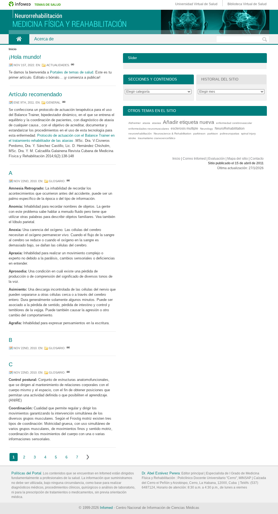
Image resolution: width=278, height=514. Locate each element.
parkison (212, 133)
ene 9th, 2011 (24, 102)
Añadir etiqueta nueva (188, 122)
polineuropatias (229, 133)
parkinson (199, 133)
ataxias (156, 122)
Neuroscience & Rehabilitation (172, 133)
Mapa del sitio (237, 158)
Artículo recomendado (35, 94)
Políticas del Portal (26, 473)
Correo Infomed (194, 158)
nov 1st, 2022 (24, 65)
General (53, 102)
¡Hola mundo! (25, 57)
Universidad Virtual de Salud (196, 4)
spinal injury (248, 133)
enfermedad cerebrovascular (234, 122)
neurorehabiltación (140, 133)
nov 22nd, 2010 (25, 181)
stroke (132, 138)
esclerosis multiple (184, 128)
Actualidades (57, 65)
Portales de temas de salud (71, 72)
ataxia (146, 122)
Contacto (257, 158)
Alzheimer (134, 122)
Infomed (106, 508)
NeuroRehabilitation (230, 128)
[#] (72, 65)
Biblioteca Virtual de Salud (247, 4)
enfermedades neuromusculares (148, 128)
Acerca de (44, 39)
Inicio (176, 158)
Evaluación (216, 158)
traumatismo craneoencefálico (156, 138)
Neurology (206, 128)
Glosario (57, 181)
